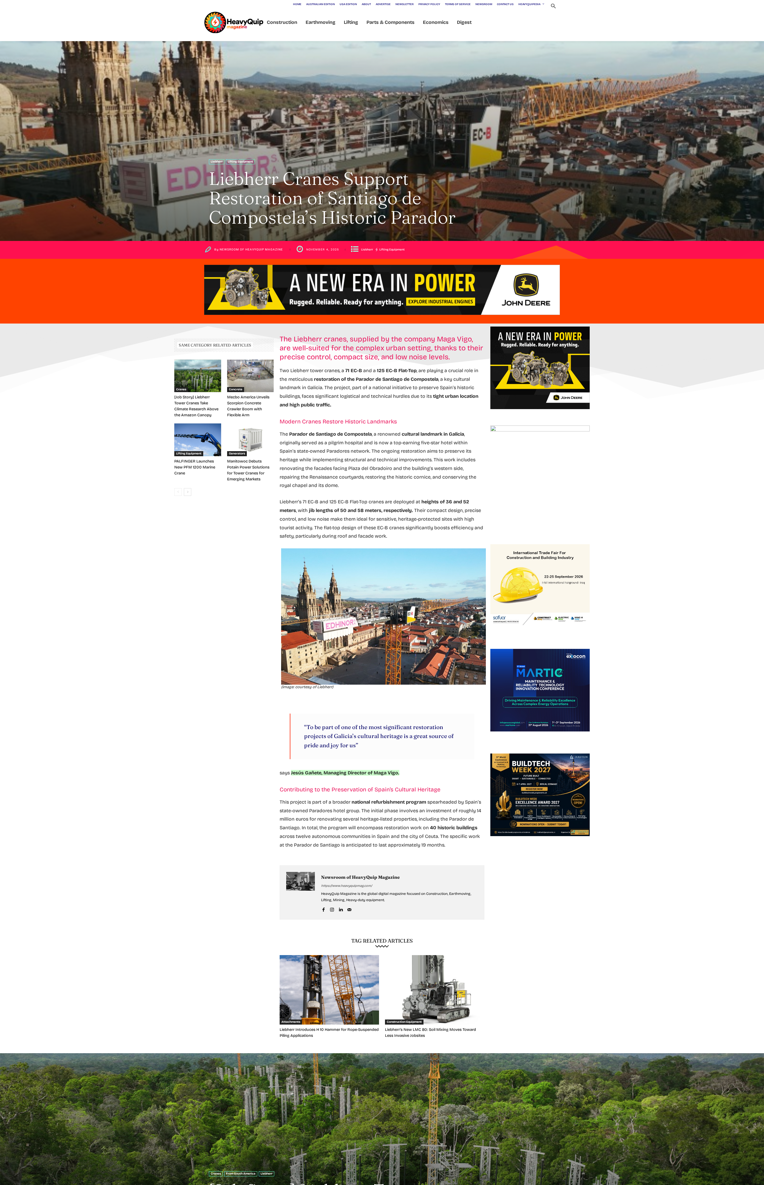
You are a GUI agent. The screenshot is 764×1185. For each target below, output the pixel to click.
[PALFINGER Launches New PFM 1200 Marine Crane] (197, 439)
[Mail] (349, 908)
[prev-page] (178, 492)
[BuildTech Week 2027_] (540, 841)
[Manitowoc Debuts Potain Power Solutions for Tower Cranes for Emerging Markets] (250, 439)
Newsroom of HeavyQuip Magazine (251, 249)
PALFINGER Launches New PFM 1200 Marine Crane (194, 467)
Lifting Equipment (240, 161)
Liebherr (217, 161)
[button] (553, 6)
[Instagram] (332, 908)
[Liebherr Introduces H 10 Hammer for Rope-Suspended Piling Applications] (329, 990)
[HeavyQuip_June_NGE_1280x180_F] (382, 319)
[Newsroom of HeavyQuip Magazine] (300, 892)
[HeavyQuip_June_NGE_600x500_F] (540, 414)
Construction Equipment (404, 1022)
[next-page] (187, 492)
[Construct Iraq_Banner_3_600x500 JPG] (540, 632)
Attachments (290, 1022)
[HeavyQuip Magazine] (234, 22)
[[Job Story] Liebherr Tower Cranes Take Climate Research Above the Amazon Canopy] (197, 376)
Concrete (235, 389)
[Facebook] (323, 908)
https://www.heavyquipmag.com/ (346, 886)
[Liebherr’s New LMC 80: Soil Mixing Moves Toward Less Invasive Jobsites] (434, 990)
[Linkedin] (340, 908)
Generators (237, 453)
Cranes (181, 389)
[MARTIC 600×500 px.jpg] (540, 736)
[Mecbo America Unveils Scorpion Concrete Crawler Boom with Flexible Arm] (250, 376)
